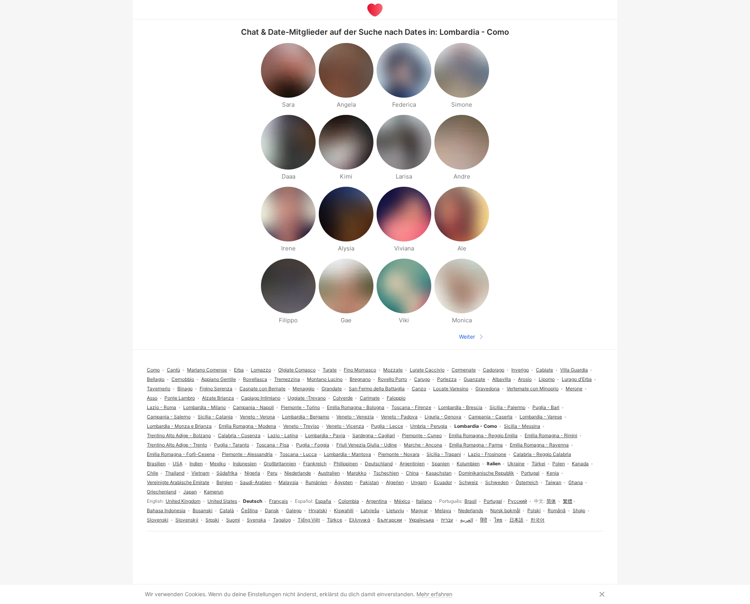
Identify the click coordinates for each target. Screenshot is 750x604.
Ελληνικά (359, 520)
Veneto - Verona (257, 417)
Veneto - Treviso (301, 426)
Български (389, 520)
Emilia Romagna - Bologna (355, 407)
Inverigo (520, 370)
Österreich (527, 482)
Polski (534, 510)
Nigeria (252, 473)
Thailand (174, 473)
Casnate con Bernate (262, 388)
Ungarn (419, 482)
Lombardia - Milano (204, 407)
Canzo (419, 388)
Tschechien (386, 473)
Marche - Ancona (423, 445)
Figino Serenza (216, 388)
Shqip (579, 510)
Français (278, 501)
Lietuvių (395, 510)
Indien (196, 463)
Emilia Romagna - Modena (247, 426)
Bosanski (202, 510)
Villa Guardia (574, 370)
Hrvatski (318, 510)
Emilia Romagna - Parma (476, 445)
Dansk (272, 510)
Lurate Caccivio (427, 370)
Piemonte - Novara (399, 454)
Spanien (441, 463)
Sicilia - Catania (215, 417)
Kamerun (213, 492)
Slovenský (186, 520)
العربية (466, 520)
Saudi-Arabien (255, 482)
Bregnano (360, 379)
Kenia (552, 473)
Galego (294, 510)
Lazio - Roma (161, 407)
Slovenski (157, 520)
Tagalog (282, 520)
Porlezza (447, 379)
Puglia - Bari (545, 407)
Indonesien (245, 463)
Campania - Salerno (169, 417)
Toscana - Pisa (272, 445)
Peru (272, 473)
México (402, 501)
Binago (185, 388)
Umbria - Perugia (428, 426)
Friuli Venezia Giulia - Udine (366, 445)
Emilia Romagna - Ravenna (539, 445)
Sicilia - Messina (522, 426)
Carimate (370, 398)
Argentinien (412, 463)
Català (227, 510)
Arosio (525, 379)
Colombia (348, 501)
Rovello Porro (392, 379)
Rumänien (316, 482)
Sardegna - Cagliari (373, 435)
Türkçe (334, 520)
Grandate (331, 388)
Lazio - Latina (283, 435)
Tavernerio (158, 388)
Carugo (422, 379)
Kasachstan (439, 473)
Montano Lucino (325, 379)
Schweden (497, 482)
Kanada (580, 463)
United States (222, 501)
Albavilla (501, 379)
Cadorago (493, 370)
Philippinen (346, 463)
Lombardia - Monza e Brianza (179, 426)
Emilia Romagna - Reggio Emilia (483, 435)
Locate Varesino (450, 388)
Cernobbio (182, 379)
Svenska (256, 520)
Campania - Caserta (490, 417)
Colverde (343, 398)
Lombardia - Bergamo (305, 417)
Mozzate (393, 370)
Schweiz (468, 482)
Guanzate (474, 379)
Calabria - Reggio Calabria (542, 454)
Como (153, 370)
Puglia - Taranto (231, 445)
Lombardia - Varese (541, 417)
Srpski (212, 520)
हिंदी (483, 520)
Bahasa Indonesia (166, 510)
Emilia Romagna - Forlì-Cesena (181, 454)
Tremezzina (287, 379)
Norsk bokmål (505, 510)
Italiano (424, 501)
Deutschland (379, 463)
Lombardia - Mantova (347, 454)
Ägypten (343, 482)
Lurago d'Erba (577, 379)
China (412, 473)
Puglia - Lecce (387, 426)
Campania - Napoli (253, 407)
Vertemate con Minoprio (533, 388)
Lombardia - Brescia (460, 407)
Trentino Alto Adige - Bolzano (179, 435)
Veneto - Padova (399, 417)
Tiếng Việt (309, 520)
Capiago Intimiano (260, 398)
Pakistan (369, 482)
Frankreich (315, 463)
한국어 (537, 520)
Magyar (419, 510)
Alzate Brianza (218, 398)
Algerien (395, 482)
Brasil (470, 501)
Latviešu (370, 510)
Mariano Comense (207, 370)
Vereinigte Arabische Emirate (178, 482)
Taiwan (553, 482)
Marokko (356, 473)
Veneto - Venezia (355, 417)
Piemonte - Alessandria (247, 454)
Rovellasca (255, 379)
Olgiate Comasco (297, 370)
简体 (551, 501)
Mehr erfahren (434, 594)
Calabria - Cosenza (239, 435)
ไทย (498, 520)
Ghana (575, 482)
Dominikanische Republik (486, 473)
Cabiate (544, 370)
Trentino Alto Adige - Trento (177, 445)
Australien (329, 473)
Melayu (443, 510)
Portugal (493, 501)
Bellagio (155, 379)
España (323, 501)
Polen (558, 463)
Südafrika (227, 473)
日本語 (516, 520)
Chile (152, 473)
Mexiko (218, 463)
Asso (152, 398)
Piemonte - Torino (300, 407)
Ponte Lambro (179, 398)
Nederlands (470, 510)
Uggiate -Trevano (307, 398)
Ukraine (516, 463)
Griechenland (161, 492)
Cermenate (464, 370)
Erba (239, 370)
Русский (517, 501)
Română (557, 510)
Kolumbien (468, 463)
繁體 (567, 501)
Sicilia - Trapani (444, 454)
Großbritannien (280, 463)
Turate (330, 370)
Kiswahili (344, 510)
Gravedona (487, 388)
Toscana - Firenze (411, 407)
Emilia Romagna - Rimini (551, 435)
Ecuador (443, 482)
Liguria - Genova (443, 417)
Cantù (173, 370)
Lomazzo (261, 370)
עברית (447, 520)
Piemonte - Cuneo (422, 435)
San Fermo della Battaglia (377, 388)
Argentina (376, 501)
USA (177, 463)
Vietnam (200, 473)
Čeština (249, 510)
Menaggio (303, 388)
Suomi (233, 520)
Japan (190, 492)
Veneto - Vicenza (345, 426)
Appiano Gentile (218, 379)
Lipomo (547, 379)
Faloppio (396, 398)
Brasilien (156, 463)
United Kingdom (183, 501)
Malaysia (288, 482)
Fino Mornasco (360, 370)
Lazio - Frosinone (487, 454)
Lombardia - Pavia (325, 435)
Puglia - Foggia (312, 445)
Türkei (538, 463)
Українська (421, 520)
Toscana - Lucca (298, 454)
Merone (574, 388)
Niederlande (297, 473)
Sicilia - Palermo (507, 407)
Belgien (224, 482)
